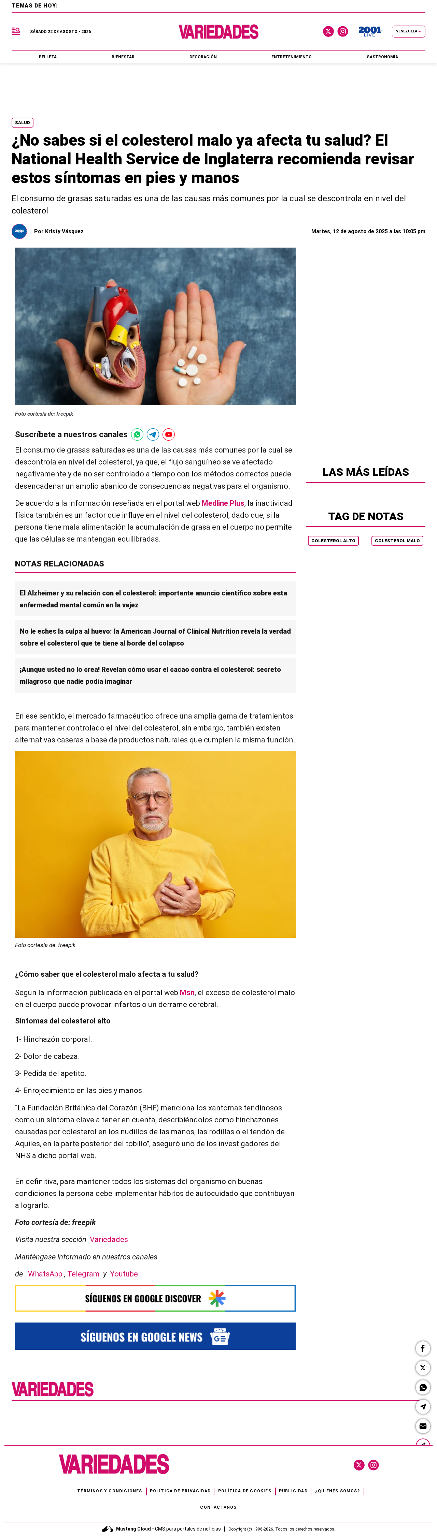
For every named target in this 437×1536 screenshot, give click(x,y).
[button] (423, 1348)
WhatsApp (46, 1274)
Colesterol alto (333, 540)
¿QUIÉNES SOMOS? (337, 1491)
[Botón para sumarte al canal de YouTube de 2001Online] (169, 434)
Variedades (109, 1240)
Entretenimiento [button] (291, 57)
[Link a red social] (359, 1465)
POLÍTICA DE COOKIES (244, 1491)
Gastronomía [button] (382, 57)
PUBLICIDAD (293, 1491)
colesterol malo (397, 540)
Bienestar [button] (123, 57)
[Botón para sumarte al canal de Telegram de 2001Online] (153, 434)
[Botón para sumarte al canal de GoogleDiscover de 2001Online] (155, 1298)
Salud (22, 122)
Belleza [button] (48, 57)
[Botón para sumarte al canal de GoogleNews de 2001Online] (155, 1336)
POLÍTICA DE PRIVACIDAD (180, 1491)
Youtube (124, 1274)
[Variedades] (218, 31)
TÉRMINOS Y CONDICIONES (109, 1491)
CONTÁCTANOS (218, 1507)
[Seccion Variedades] (53, 1395)
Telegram (85, 1274)
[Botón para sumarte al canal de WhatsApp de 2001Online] (137, 434)
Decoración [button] (203, 57)
